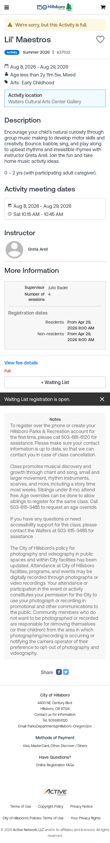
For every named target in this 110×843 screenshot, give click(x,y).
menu (7, 7)
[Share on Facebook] (58, 673)
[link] (14, 250)
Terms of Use (53, 818)
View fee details (21, 362)
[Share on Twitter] (66, 673)
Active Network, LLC (29, 830)
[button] (100, 39)
